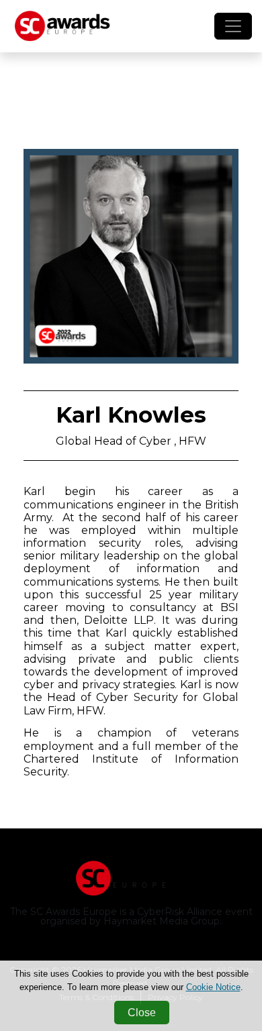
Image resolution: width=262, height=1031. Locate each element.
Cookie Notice (213, 987)
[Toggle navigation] (233, 26)
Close (142, 1012)
